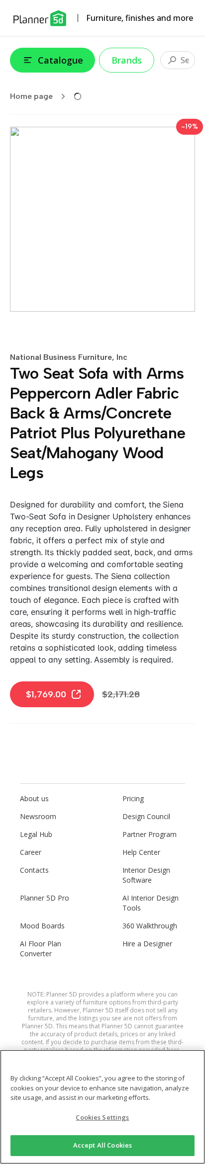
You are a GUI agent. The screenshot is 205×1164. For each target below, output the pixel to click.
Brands (126, 60)
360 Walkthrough (149, 925)
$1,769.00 (46, 694)
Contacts (34, 870)
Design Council (146, 816)
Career (30, 852)
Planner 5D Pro (44, 898)
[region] (102, 1107)
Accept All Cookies (102, 1145)
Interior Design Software (146, 875)
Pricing (133, 798)
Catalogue (60, 60)
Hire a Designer (147, 943)
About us (34, 798)
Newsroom (38, 816)
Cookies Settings (102, 1117)
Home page (31, 96)
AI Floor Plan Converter (40, 948)
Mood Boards (42, 925)
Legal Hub (36, 834)
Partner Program (149, 834)
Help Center (141, 852)
